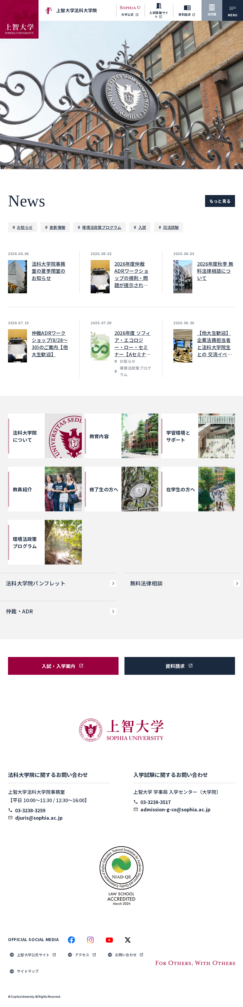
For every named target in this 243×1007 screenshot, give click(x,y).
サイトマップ (28, 970)
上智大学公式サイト (33, 954)
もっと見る (220, 201)
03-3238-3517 (155, 801)
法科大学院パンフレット (35, 583)
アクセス (82, 954)
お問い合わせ (126, 954)
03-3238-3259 (30, 810)
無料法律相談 (146, 583)
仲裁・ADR (19, 611)
